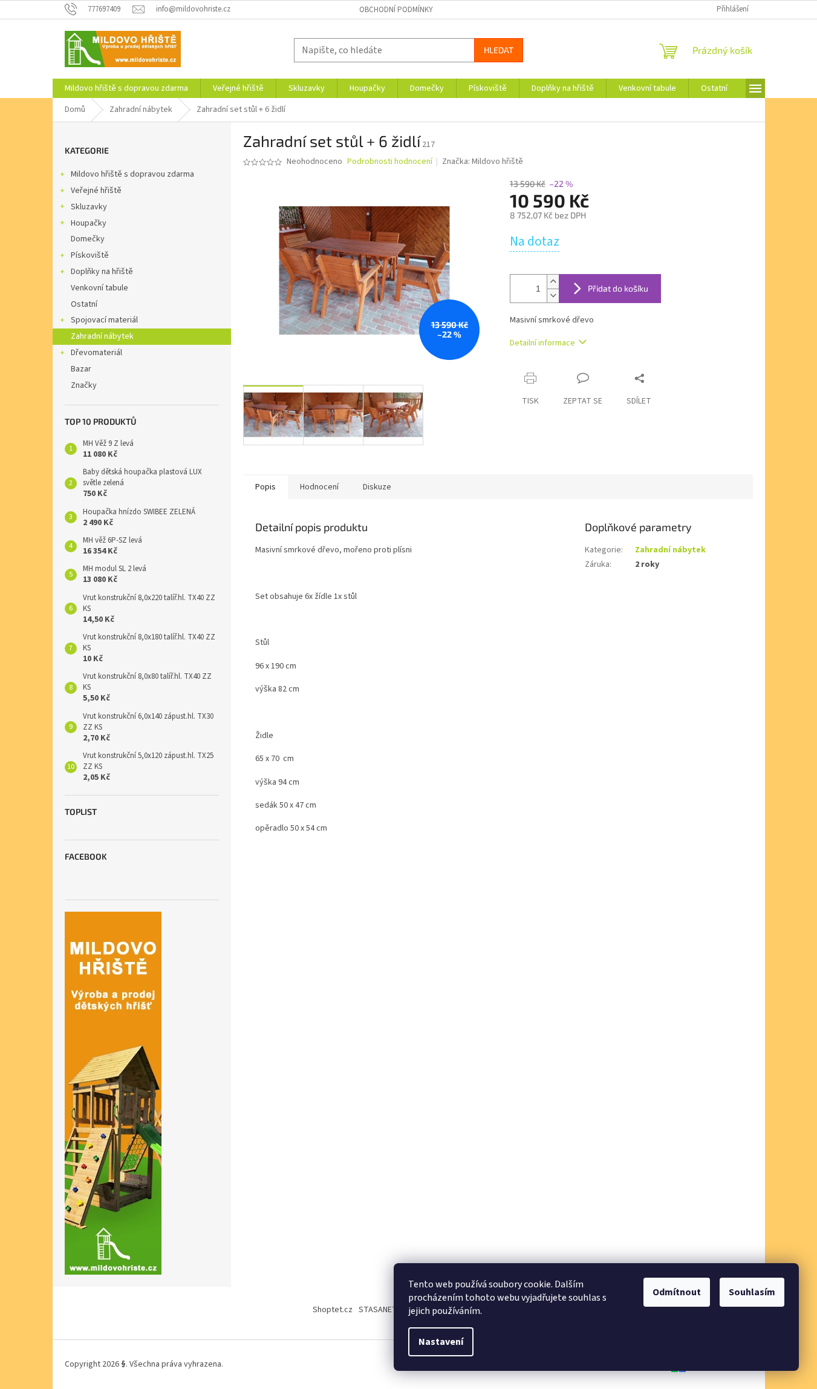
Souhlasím (752, 1292)
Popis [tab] (265, 487)
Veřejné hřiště (96, 191)
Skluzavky (89, 207)
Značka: (482, 161)
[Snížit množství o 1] (553, 295)
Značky (84, 385)
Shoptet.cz (333, 1310)
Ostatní (84, 304)
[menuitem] (126, 88)
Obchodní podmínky (396, 9)
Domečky (88, 239)
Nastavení (440, 1341)
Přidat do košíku (618, 288)
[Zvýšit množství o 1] (553, 282)
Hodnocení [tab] (319, 487)
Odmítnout (677, 1292)
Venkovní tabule (99, 288)
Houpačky (88, 223)
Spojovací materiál (104, 320)
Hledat (498, 50)
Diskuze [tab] (377, 487)
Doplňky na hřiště (102, 272)
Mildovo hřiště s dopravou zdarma (132, 174)
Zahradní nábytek (102, 336)
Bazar (81, 369)
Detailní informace (542, 343)
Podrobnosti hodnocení (389, 162)
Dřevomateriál (96, 353)
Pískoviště (90, 255)
